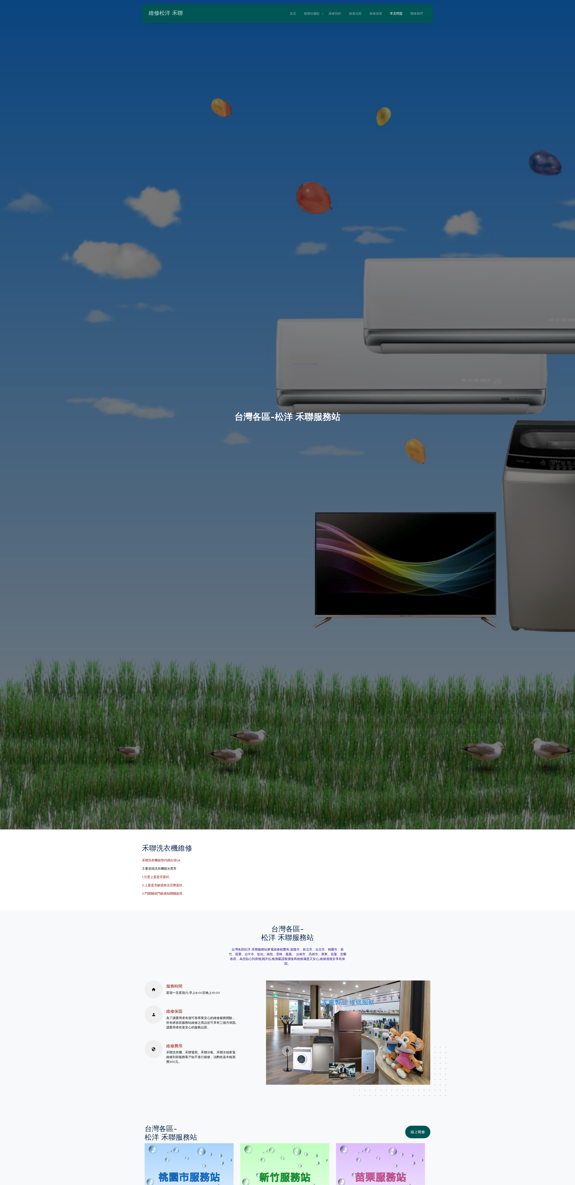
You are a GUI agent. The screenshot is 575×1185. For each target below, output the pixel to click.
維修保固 (375, 13)
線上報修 (418, 1132)
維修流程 (355, 13)
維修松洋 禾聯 (166, 13)
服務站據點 (312, 13)
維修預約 (335, 13)
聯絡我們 (416, 13)
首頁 (293, 13)
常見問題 (396, 13)
